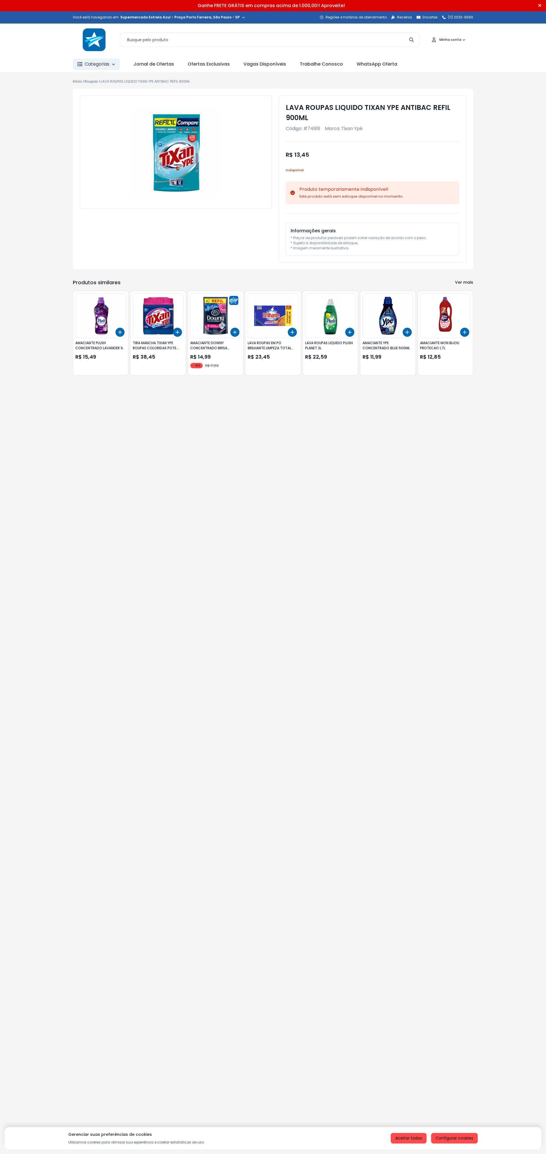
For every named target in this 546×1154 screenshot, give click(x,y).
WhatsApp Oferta (377, 64)
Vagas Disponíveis (264, 64)
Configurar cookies (454, 1138)
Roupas (91, 81)
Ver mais (464, 282)
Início (77, 81)
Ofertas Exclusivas (209, 64)
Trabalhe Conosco (321, 64)
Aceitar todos (408, 1138)
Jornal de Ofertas (153, 64)
